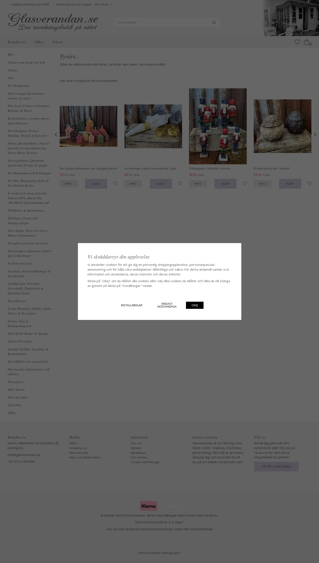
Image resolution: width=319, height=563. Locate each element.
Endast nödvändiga (167, 305)
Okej (195, 305)
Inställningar (131, 305)
